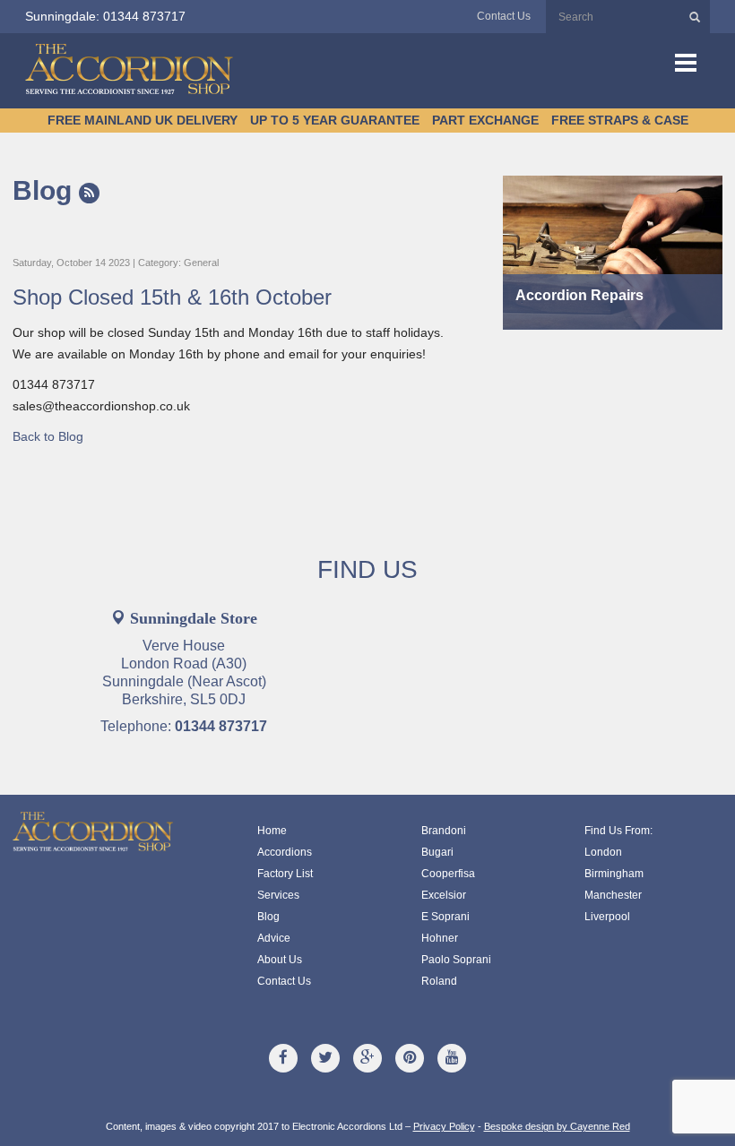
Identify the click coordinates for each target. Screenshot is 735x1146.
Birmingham (614, 873)
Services (278, 895)
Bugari (437, 852)
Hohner (439, 938)
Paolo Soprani (456, 959)
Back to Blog (48, 436)
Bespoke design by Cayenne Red (557, 1126)
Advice (273, 938)
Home (272, 830)
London (603, 852)
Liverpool (607, 916)
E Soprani (445, 916)
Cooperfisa (448, 873)
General (201, 262)
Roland (439, 981)
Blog (46, 190)
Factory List (285, 873)
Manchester (613, 895)
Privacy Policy (444, 1126)
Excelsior (443, 895)
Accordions (284, 852)
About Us (279, 959)
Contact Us (504, 16)
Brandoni (443, 830)
